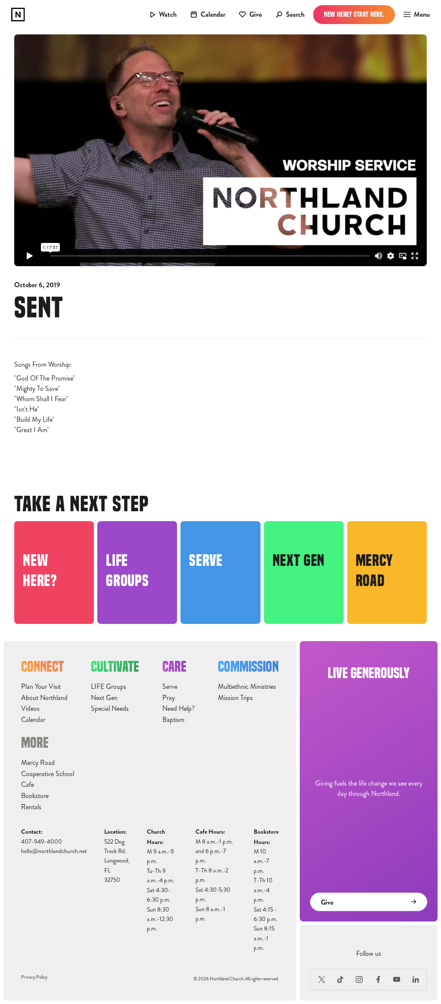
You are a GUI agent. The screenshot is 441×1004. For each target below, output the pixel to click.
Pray (168, 698)
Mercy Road (38, 763)
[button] (414, 14)
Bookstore (35, 796)
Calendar (33, 720)
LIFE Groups (108, 686)
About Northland (44, 698)
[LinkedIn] (415, 979)
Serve (169, 686)
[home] (18, 14)
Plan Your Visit (41, 686)
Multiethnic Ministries (247, 686)
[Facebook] (378, 979)
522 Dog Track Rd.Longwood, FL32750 (117, 861)
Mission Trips (235, 698)
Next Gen (104, 698)
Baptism (173, 720)
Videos (30, 708)
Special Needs (110, 708)
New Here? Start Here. (354, 14)
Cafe (27, 784)
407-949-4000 (41, 842)
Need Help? (178, 708)
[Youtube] (397, 979)
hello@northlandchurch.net (54, 851)
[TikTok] (340, 979)
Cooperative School (47, 774)
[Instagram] (359, 979)
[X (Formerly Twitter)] (321, 979)
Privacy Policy (34, 977)
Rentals (31, 807)
